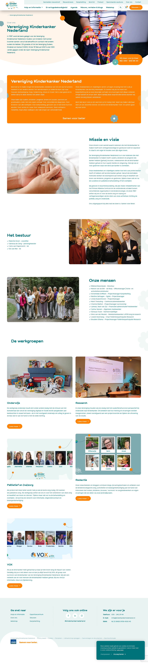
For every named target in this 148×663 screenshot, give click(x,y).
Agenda (73, 7)
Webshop (110, 7)
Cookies (50, 638)
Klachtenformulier (110, 638)
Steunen (33, 618)
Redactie (81, 480)
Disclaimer (58, 638)
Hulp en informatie (32, 7)
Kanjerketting (81, 2)
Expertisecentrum (36, 614)
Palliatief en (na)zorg (20, 485)
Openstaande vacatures (114, 2)
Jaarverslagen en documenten (92, 638)
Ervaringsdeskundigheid (56, 7)
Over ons (129, 2)
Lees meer (13, 426)
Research (81, 403)
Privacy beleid (41, 638)
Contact (138, 2)
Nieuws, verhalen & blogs (92, 7)
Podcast (100, 2)
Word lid (92, 2)
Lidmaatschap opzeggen (72, 638)
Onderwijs (13, 403)
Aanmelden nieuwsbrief (51, 2)
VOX (9, 564)
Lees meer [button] (120, 650)
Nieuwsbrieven (68, 2)
